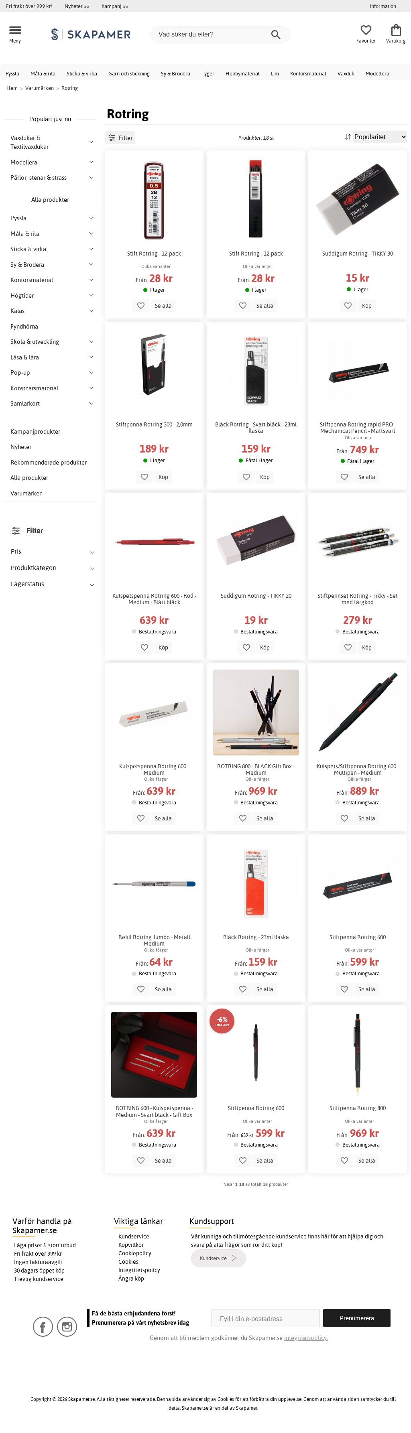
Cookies (128, 1261)
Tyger (207, 73)
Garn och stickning (129, 73)
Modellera (377, 73)
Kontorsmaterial (308, 73)
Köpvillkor (131, 1244)
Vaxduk (346, 73)
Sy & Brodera (175, 73)
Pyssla (12, 73)
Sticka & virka (82, 73)
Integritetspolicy (139, 1270)
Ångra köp (131, 1278)
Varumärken (26, 493)
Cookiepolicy (134, 1253)
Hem (12, 88)
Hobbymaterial (243, 73)
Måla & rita (43, 73)
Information (383, 6)
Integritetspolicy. (306, 1338)
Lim (275, 73)
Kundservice (133, 1236)
